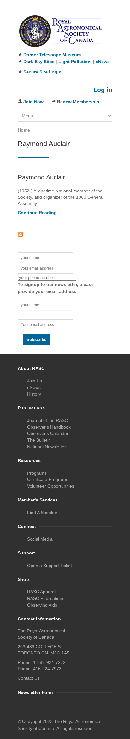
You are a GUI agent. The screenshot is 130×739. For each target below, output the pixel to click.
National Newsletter (46, 446)
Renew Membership (78, 101)
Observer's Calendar (47, 433)
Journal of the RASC (47, 420)
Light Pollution (74, 61)
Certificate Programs (47, 479)
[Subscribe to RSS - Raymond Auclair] (65, 234)
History (34, 393)
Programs (37, 473)
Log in (102, 89)
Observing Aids (42, 604)
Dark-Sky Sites (39, 61)
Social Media (40, 539)
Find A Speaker (42, 512)
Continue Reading (37, 212)
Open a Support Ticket (49, 565)
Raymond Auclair (41, 177)
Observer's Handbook (49, 427)
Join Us (34, 380)
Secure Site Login (42, 71)
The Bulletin (39, 440)
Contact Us (29, 678)
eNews (103, 61)
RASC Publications (45, 598)
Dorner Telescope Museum (52, 54)
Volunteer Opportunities (50, 486)
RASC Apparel (41, 591)
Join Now (33, 101)
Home (24, 129)
